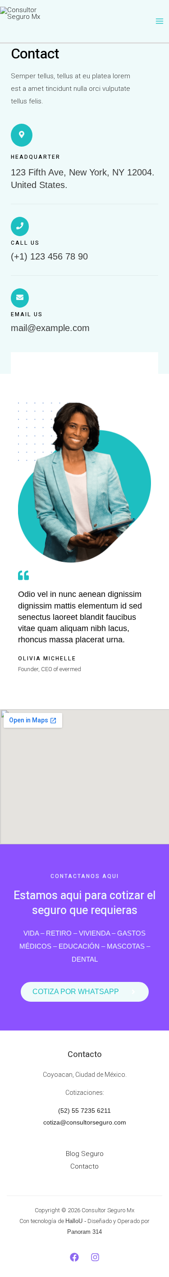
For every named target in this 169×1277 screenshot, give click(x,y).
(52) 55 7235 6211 (84, 1110)
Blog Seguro (85, 1154)
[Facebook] (74, 1257)
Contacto (84, 1166)
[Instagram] (95, 1257)
